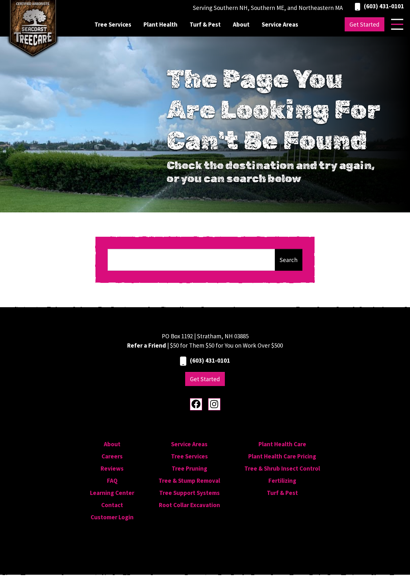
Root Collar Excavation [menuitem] (189, 505)
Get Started (364, 24)
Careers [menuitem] (112, 456)
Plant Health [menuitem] (160, 24)
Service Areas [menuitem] (280, 24)
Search (289, 260)
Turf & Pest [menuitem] (205, 24)
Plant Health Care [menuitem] (282, 444)
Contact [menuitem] (112, 505)
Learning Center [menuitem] (112, 493)
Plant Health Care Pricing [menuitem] (282, 456)
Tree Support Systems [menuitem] (189, 493)
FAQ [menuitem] (112, 480)
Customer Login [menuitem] (112, 517)
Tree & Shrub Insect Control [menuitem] (282, 468)
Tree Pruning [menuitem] (189, 468)
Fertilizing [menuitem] (282, 480)
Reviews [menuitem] (112, 468)
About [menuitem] (241, 24)
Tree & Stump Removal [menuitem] (189, 480)
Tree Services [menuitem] (112, 24)
